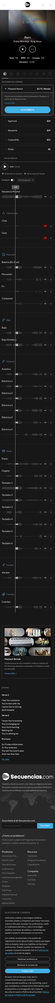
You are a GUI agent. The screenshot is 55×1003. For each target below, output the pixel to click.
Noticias (31, 884)
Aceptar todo (27, 971)
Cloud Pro (6, 898)
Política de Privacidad (25, 995)
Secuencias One (9, 856)
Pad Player (7, 890)
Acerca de (32, 875)
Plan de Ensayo (9, 864)
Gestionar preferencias (27, 959)
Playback (6, 886)
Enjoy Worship (21, 41)
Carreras (32, 879)
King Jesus (36, 41)
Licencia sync (8, 868)
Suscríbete (27, 109)
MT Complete (8, 873)
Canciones (32, 856)
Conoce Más (10, 103)
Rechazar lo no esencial (27, 965)
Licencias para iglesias (12, 877)
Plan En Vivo (8, 860)
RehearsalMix (8, 903)
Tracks (5, 881)
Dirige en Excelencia (37, 860)
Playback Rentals (10, 894)
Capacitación (34, 864)
